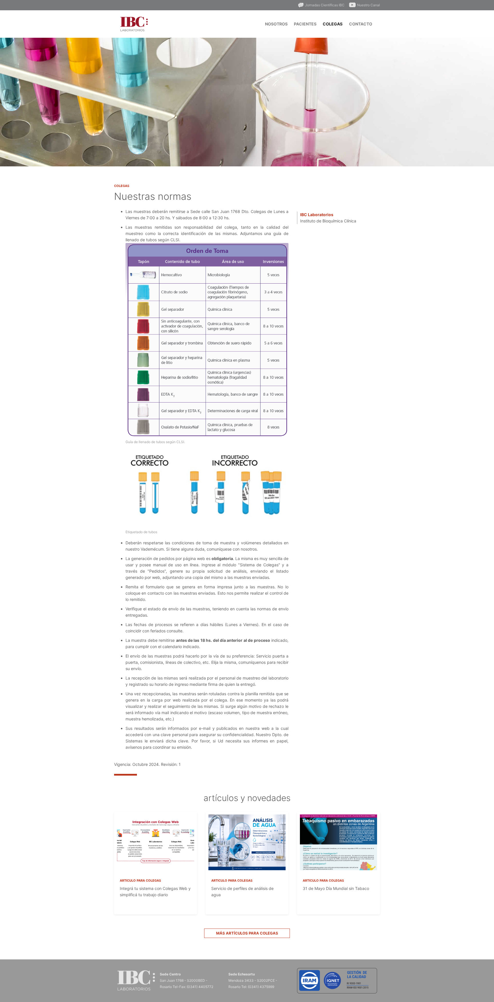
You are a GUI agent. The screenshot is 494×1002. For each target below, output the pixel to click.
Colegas (332, 23)
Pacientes (305, 23)
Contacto (360, 23)
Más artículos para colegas (247, 933)
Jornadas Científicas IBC (324, 5)
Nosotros (276, 23)
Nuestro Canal (368, 5)
